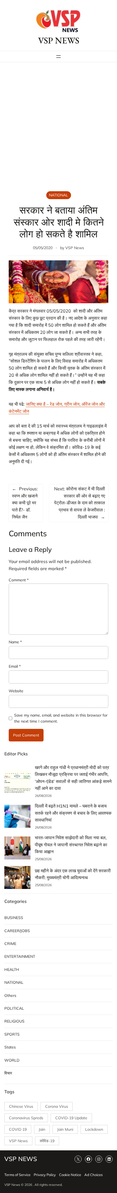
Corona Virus (56, 1106)
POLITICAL (14, 1008)
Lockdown (94, 1129)
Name (15, 642)
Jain (42, 1129)
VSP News (74, 247)
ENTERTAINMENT (19, 956)
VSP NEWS (58, 40)
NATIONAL (58, 195)
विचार (8, 1073)
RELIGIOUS (14, 1021)
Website (16, 690)
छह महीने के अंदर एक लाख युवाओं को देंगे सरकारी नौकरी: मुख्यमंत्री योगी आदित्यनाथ (73, 874)
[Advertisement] (58, 127)
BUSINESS (13, 917)
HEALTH (11, 969)
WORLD (11, 1060)
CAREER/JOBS (17, 930)
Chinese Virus (21, 1106)
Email (15, 666)
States (10, 1047)
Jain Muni (65, 1129)
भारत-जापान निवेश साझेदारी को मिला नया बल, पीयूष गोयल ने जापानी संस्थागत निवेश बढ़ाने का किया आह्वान (71, 844)
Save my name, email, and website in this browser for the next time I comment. (60, 718)
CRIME (10, 943)
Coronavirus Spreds (26, 1117)
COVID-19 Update (71, 1117)
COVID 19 (18, 1129)
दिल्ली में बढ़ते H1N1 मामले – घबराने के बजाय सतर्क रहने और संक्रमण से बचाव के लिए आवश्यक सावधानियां (73, 813)
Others (10, 995)
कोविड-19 (47, 1140)
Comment (19, 580)
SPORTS (12, 1034)
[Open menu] (58, 56)
